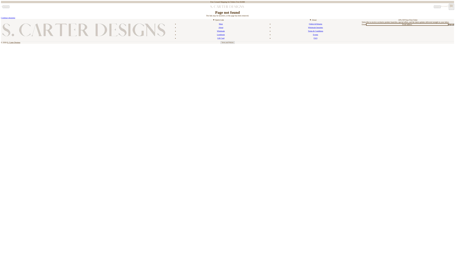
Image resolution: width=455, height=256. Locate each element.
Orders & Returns (315, 24)
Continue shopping (8, 18)
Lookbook (221, 35)
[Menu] (2, 7)
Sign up (451, 24)
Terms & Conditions (315, 31)
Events (315, 35)
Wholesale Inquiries (315, 28)
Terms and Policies (227, 42)
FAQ (315, 38)
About (220, 28)
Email (364, 24)
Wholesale (221, 31)
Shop (221, 24)
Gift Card (220, 38)
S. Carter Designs (13, 42)
